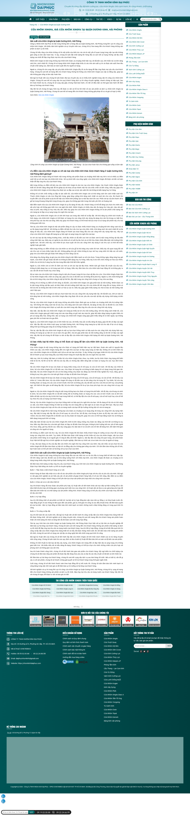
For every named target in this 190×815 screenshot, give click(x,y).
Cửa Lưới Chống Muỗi (136, 74)
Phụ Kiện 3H (133, 193)
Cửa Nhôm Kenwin (135, 113)
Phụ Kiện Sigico (134, 177)
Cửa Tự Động (134, 66)
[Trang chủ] (30, 19)
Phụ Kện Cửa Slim (135, 129)
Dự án (118, 19)
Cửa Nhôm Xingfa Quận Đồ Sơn (140, 253)
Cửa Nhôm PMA (134, 85)
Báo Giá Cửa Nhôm (135, 205)
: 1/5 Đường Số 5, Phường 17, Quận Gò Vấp (23, 733)
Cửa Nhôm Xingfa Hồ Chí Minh (41, 585)
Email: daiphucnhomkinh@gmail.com (25, 658)
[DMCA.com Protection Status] (82, 661)
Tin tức (99, 19)
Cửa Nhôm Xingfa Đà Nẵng (111, 585)
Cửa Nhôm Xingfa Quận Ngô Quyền (141, 249)
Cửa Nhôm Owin (135, 105)
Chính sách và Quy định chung (74, 639)
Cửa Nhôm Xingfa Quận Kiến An (140, 241)
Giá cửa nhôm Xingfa (46, 95)
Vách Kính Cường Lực (136, 70)
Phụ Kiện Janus (134, 165)
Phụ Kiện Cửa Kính (135, 181)
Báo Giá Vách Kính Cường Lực (140, 213)
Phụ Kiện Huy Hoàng (136, 157)
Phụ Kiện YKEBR (134, 189)
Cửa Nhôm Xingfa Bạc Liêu (88, 592)
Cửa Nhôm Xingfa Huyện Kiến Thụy (141, 272)
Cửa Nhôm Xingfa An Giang (111, 589)
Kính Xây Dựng (134, 82)
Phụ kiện (65, 19)
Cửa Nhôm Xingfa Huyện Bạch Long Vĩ (143, 264)
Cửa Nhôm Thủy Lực (136, 50)
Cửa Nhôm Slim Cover (136, 42)
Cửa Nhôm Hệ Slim (135, 38)
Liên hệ (128, 19)
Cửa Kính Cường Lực (136, 46)
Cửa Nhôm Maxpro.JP (136, 54)
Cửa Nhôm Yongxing (136, 97)
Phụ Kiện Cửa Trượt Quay (138, 133)
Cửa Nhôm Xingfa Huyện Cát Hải (140, 268)
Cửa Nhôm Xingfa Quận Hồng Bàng (141, 237)
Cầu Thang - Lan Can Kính (138, 62)
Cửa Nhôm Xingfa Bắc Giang (41, 592)
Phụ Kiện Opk (134, 141)
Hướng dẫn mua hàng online (73, 657)
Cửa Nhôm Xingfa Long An (65, 589)
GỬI (169, 646)
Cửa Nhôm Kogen (135, 78)
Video (109, 19)
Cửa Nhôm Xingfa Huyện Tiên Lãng (141, 280)
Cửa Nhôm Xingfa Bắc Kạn (64, 592)
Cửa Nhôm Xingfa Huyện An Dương (141, 256)
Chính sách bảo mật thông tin (74, 650)
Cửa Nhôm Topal (135, 109)
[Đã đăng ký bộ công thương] (68, 661)
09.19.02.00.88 (88, 10)
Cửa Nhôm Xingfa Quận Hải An (140, 233)
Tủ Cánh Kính (133, 101)
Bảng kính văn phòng (136, 117)
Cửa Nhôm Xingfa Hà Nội (65, 585)
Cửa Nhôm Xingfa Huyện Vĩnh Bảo (141, 284)
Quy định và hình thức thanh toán (75, 642)
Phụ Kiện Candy (134, 173)
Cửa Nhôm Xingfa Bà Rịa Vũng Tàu (88, 589)
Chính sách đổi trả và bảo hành (74, 653)
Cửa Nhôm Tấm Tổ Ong (137, 93)
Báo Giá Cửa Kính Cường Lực (139, 209)
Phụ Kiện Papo (134, 137)
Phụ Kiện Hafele (134, 185)
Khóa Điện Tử (134, 169)
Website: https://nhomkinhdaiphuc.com (26, 663)
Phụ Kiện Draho (134, 145)
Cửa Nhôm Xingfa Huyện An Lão (140, 260)
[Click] (31, 620)
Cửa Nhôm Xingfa (135, 30)
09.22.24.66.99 (101, 10)
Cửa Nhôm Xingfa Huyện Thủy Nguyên (143, 276)
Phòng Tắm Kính (134, 58)
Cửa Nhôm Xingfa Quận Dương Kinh (142, 229)
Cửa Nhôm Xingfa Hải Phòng (41, 589)
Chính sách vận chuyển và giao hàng (77, 646)
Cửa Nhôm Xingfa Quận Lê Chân (140, 245)
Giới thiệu (40, 19)
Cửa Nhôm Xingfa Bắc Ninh (111, 592)
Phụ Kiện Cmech (135, 153)
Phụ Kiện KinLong (135, 161)
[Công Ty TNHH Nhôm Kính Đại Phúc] (42, 8)
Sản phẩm (53, 19)
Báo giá (77, 19)
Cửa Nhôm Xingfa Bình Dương (88, 585)
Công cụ (88, 19)
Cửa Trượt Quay (135, 34)
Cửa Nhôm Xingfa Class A (138, 89)
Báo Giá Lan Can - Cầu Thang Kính (141, 217)
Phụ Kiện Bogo (134, 149)
